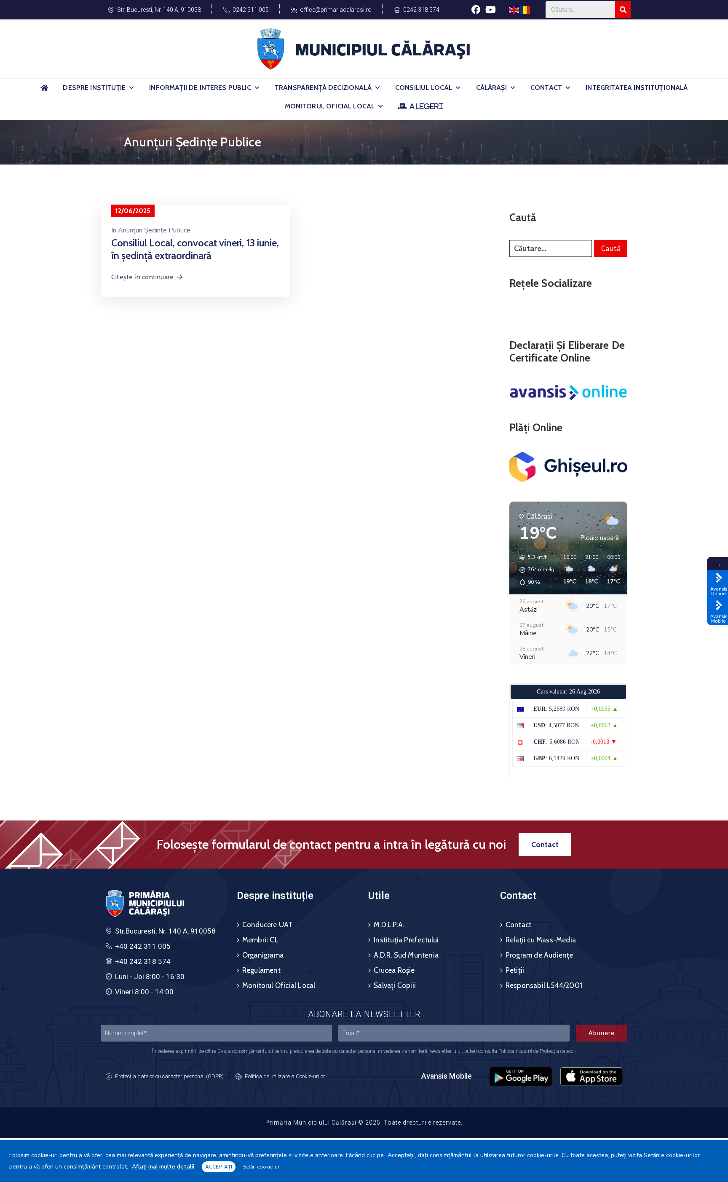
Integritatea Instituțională (637, 88)
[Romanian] (525, 9)
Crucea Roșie (394, 970)
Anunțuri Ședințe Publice (154, 230)
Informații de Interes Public (200, 88)
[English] (514, 9)
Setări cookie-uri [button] (262, 1166)
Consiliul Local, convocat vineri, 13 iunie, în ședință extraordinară (195, 249)
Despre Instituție (94, 88)
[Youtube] (490, 9)
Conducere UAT (267, 924)
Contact (546, 88)
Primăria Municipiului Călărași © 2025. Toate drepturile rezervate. (364, 1122)
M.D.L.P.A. (389, 924)
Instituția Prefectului (406, 940)
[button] (131, 88)
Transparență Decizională (323, 88)
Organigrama (263, 955)
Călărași (491, 88)
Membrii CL (260, 940)
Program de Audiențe (539, 955)
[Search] (623, 9)
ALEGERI (426, 106)
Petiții (515, 970)
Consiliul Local (423, 88)
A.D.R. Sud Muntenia (406, 955)
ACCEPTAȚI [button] (218, 1166)
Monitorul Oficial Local (330, 106)
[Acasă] (44, 91)
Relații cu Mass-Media (541, 940)
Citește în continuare (142, 277)
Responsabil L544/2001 (544, 985)
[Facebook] (475, 9)
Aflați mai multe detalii (163, 1167)
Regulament (261, 970)
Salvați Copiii (395, 985)
